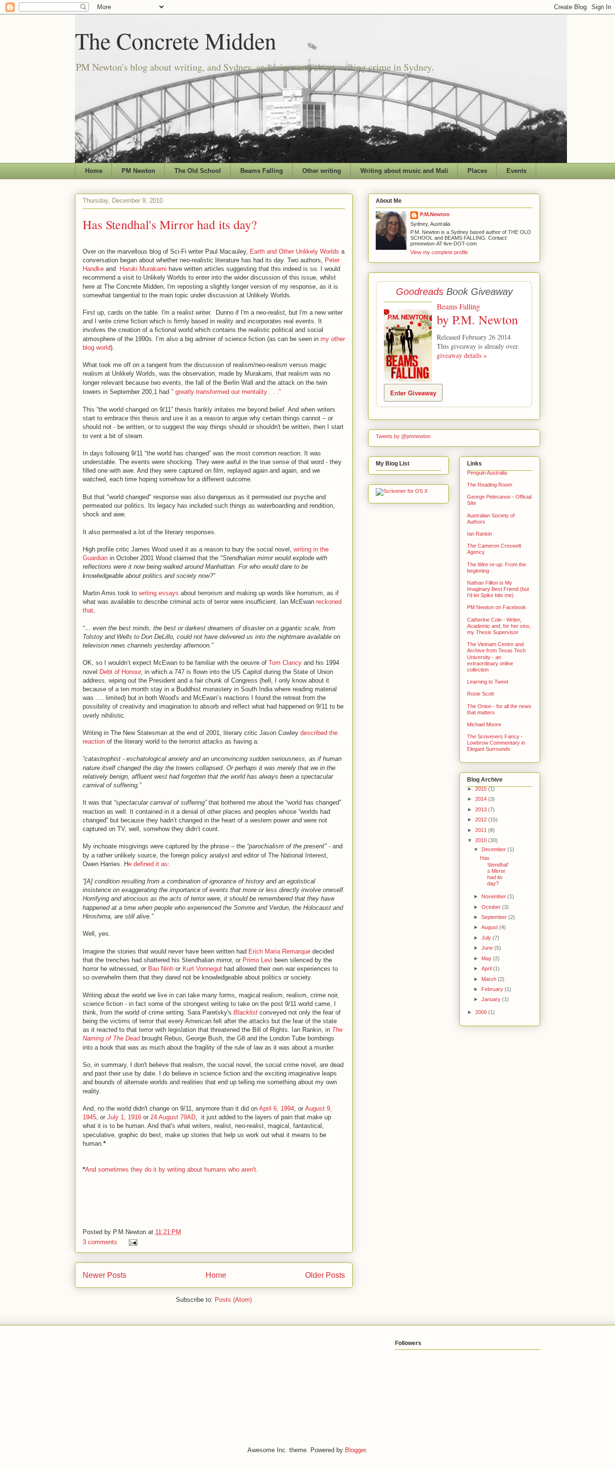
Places (477, 170)
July (486, 938)
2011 (481, 830)
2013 (481, 809)
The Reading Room (489, 485)
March (489, 979)
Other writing (321, 170)
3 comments (100, 1242)
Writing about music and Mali (404, 170)
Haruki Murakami (143, 268)
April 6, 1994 (276, 1108)
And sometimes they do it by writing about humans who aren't (170, 1169)
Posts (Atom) (233, 1299)
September (494, 917)
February (492, 989)
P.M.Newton (435, 214)
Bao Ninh (160, 968)
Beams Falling (261, 170)
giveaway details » (462, 355)
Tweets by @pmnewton (403, 436)
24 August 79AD (173, 1117)
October (491, 907)
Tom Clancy (285, 662)
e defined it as (148, 864)
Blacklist (246, 1012)
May (487, 958)
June (487, 948)
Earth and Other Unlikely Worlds (294, 251)
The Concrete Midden (175, 40)
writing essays (159, 593)
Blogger (355, 1450)
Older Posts (325, 1275)
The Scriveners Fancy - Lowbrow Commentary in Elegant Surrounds (496, 743)
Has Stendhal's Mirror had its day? (170, 224)
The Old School (197, 170)
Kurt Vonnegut (202, 968)
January (491, 999)
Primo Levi (257, 960)
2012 (481, 819)
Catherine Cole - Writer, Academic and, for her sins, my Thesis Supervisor (499, 626)
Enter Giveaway (413, 392)
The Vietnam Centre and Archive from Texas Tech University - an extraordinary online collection (496, 657)
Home (93, 170)
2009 (481, 1012)
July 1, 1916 (124, 1117)
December (494, 849)
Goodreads (419, 291)
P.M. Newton (485, 319)
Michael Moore (484, 724)
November (494, 896)
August (490, 927)
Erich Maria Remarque (279, 951)
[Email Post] (131, 1242)
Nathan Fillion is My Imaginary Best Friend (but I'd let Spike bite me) (498, 589)
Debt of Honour (120, 671)
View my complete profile (439, 252)
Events (516, 170)
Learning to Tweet (487, 682)
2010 (481, 840)
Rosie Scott (480, 694)
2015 (481, 789)
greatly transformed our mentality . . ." (227, 391)
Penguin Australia (487, 473)
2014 (481, 799)
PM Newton (138, 170)
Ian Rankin (479, 534)
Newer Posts (104, 1275)
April (487, 968)
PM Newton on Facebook (496, 607)
